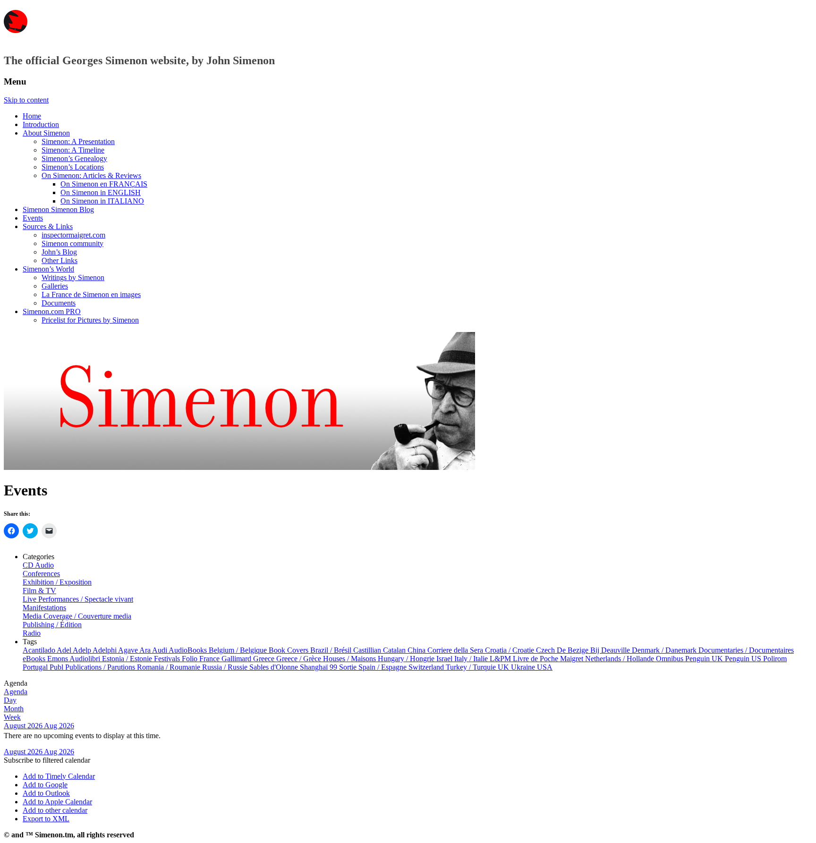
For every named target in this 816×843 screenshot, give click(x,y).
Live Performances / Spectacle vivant (78, 599)
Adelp (83, 650)
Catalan (395, 650)
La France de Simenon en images (91, 294)
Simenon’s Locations (73, 167)
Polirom (775, 659)
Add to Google (45, 785)
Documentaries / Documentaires (746, 650)
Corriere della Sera (456, 650)
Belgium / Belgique (239, 650)
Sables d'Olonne (274, 667)
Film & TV (39, 591)
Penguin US (744, 659)
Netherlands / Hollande (620, 659)
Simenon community (72, 243)
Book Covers (289, 650)
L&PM (501, 659)
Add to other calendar (55, 810)
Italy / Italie (472, 659)
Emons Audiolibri (74, 659)
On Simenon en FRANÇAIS (103, 184)
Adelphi (105, 650)
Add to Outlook (46, 793)
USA (544, 667)
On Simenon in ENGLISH (100, 192)
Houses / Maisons (350, 659)
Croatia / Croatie (510, 650)
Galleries (55, 286)
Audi (160, 650)
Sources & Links (48, 226)
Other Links (59, 260)
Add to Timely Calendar (59, 776)
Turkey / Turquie (472, 667)
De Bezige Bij (579, 650)
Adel (65, 650)
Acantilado (40, 650)
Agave (128, 650)
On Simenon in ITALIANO (102, 201)
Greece (264, 659)
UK (504, 667)
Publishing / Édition (52, 625)
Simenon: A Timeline (73, 150)
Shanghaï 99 (319, 667)
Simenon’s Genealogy (74, 158)
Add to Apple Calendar (57, 802)
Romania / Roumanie (169, 667)
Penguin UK (705, 659)
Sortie (348, 667)
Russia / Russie (225, 667)
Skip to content (26, 100)
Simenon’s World (48, 269)
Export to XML (46, 819)
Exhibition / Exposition (57, 582)
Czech (546, 650)
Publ (57, 667)
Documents (59, 303)
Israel (445, 659)
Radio (32, 633)
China (417, 650)
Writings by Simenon (73, 277)
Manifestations (44, 608)
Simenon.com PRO (52, 311)
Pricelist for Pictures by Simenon (90, 320)
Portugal (36, 667)
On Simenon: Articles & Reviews (91, 175)
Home (32, 116)
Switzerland (427, 667)
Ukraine (524, 667)
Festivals (168, 659)
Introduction (41, 124)
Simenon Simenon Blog (58, 209)
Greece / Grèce (299, 659)
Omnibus (670, 659)
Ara (145, 650)
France (210, 659)
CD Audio (38, 565)
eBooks (35, 659)
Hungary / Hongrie (407, 659)
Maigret (572, 659)
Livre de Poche (536, 659)
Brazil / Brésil (331, 650)
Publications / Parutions (101, 667)
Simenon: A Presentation (78, 141)
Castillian (368, 650)
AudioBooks (189, 650)
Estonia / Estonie (128, 659)
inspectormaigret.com (73, 235)
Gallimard (237, 659)
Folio (190, 659)
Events (33, 218)
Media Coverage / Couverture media (77, 616)
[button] (47, 760)
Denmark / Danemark (665, 650)
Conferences (41, 574)
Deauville (616, 650)
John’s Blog (59, 252)
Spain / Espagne (383, 667)
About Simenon (46, 133)
